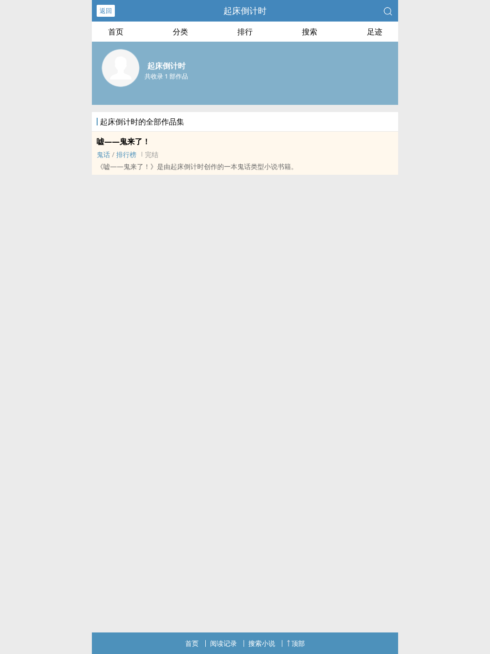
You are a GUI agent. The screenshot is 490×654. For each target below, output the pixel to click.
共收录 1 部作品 (166, 76)
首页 (115, 31)
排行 (245, 31)
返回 (106, 10)
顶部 (298, 643)
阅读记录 (223, 643)
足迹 (374, 31)
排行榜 (126, 154)
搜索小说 (261, 643)
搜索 (309, 31)
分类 (180, 31)
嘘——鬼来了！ (123, 141)
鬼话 (103, 154)
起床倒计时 (245, 10)
